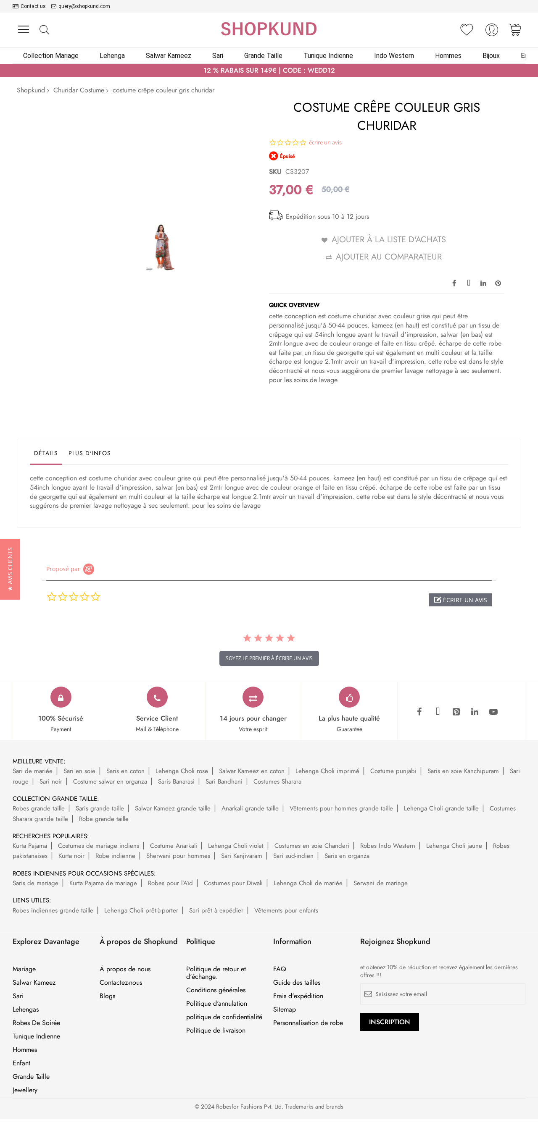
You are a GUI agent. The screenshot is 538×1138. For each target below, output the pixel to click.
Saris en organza (346, 855)
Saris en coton (125, 771)
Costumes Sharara (277, 781)
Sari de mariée (33, 771)
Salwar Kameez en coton (252, 771)
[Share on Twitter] (468, 282)
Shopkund (31, 90)
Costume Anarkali (173, 845)
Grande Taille (31, 1076)
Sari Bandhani (224, 781)
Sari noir (51, 781)
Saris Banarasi (176, 781)
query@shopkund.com (84, 6)
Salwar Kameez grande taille (173, 808)
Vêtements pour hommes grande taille (341, 808)
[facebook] (419, 712)
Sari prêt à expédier (216, 910)
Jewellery (25, 1090)
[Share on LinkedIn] (483, 282)
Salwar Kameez (34, 982)
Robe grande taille (104, 818)
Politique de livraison (215, 1030)
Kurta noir (71, 855)
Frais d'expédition (298, 996)
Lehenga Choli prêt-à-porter (141, 910)
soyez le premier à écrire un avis (269, 658)
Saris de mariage (35, 883)
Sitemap (284, 1009)
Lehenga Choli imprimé (327, 771)
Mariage (24, 969)
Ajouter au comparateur (389, 257)
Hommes (25, 1050)
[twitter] (438, 712)
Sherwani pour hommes (178, 855)
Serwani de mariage (380, 883)
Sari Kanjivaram (241, 855)
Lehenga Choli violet (236, 845)
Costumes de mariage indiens (98, 845)
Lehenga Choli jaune (454, 845)
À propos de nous (125, 969)
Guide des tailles (296, 982)
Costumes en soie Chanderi (311, 845)
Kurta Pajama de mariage (103, 883)
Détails (46, 453)
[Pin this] (498, 282)
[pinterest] (456, 712)
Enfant (21, 1063)
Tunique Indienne (36, 1036)
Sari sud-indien (293, 855)
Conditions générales (215, 990)
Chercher (44, 30)
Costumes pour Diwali (233, 883)
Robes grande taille (39, 808)
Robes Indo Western (387, 845)
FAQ (279, 969)
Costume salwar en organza (110, 781)
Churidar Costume (78, 90)
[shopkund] (268, 29)
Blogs (107, 996)
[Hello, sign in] (491, 32)
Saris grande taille (100, 808)
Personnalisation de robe (308, 1023)
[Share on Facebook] (454, 282)
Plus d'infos (90, 453)
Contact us (33, 6)
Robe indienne (115, 855)
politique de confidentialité (224, 1017)
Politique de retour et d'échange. (216, 973)
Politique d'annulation (216, 1003)
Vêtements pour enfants (286, 910)
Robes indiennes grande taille (53, 910)
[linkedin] (475, 712)
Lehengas (26, 1009)
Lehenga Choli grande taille (441, 808)
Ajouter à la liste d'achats (389, 239)
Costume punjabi (393, 771)
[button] (460, 599)
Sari (18, 996)
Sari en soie (79, 771)
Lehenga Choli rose (182, 771)
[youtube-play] (493, 712)
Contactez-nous (121, 982)
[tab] (46, 455)
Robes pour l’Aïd (170, 883)
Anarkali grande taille (250, 808)
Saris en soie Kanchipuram (463, 771)
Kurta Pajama (30, 845)
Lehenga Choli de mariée (308, 883)
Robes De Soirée (36, 1023)
